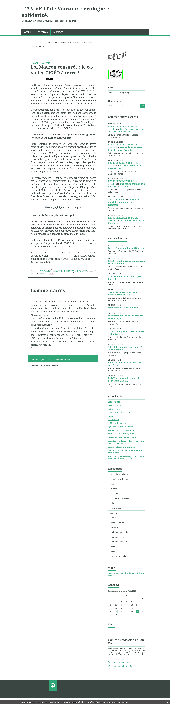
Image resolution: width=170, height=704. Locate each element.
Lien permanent (39, 270)
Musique (114, 527)
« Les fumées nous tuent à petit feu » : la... (125, 277)
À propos (58, 31)
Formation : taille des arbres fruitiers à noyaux (126, 317)
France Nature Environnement (121, 447)
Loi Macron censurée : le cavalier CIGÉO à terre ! (62, 69)
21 (137, 608)
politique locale (117, 537)
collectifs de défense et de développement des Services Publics (126, 442)
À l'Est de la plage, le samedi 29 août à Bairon (125, 348)
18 (121, 608)
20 (132, 608)
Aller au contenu (8, 2)
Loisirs (113, 517)
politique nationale (74, 270)
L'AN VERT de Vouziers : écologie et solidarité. (66, 11)
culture (113, 489)
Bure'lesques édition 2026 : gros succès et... (125, 364)
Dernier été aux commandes (123, 307)
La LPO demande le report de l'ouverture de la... (124, 379)
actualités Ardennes (119, 479)
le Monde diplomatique (118, 423)
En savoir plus (123, 702)
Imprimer (79, 272)
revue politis (113, 419)
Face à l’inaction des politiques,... (126, 248)
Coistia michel (116, 199)
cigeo (37, 272)
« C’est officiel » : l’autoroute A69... (125, 167)
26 (126, 611)
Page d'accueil (88, 42)
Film (112, 503)
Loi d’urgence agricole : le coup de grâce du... (126, 130)
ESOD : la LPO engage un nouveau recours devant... (126, 262)
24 (116, 611)
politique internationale (121, 532)
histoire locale (116, 508)
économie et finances (119, 498)
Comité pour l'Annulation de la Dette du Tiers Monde (125, 451)
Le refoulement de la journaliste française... (124, 202)
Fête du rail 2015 (39, 46)
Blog (112, 484)
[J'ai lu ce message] (168, 702)
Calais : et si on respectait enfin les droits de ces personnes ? (55, 42)
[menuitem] (28, 32)
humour (114, 513)
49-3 (32, 272)
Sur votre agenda (118, 556)
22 (142, 608)
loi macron (65, 272)
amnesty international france (121, 430)
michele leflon (114, 405)
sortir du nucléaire (52, 272)
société (86, 270)
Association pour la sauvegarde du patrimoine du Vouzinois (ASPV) (126, 457)
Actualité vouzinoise (119, 474)
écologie (62, 270)
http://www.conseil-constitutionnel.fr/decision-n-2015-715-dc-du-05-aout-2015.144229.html (63, 258)
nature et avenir (115, 409)
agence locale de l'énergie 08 (121, 434)
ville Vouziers (114, 402)
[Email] (53, 685)
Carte (111, 624)
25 (121, 611)
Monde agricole (117, 522)
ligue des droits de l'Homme (120, 426)
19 (126, 608)
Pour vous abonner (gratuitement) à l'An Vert (126, 574)
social (112, 546)
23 (111, 611)
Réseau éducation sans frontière (122, 437)
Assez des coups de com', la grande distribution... (123, 293)
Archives (43, 31)
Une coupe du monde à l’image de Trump (126, 185)
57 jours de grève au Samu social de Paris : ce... (126, 332)
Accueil (28, 31)
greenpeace (113, 416)
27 (132, 611)
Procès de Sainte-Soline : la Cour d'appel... (125, 148)
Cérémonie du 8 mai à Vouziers (126, 221)
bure (42, 272)
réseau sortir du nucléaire (119, 412)
